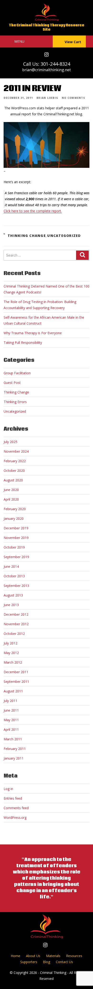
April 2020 (11, 499)
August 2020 (13, 480)
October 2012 (14, 633)
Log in (8, 788)
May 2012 (11, 652)
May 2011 (11, 720)
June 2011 (11, 710)
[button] (19, 41)
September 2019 (16, 557)
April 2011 (11, 729)
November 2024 (16, 451)
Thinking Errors (15, 401)
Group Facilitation (17, 373)
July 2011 (10, 700)
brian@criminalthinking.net (46, 69)
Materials (53, 956)
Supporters (28, 962)
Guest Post (12, 382)
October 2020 (14, 470)
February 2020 (15, 509)
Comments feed (16, 808)
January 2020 (14, 518)
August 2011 (13, 691)
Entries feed (13, 798)
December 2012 (16, 614)
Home (15, 956)
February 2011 (15, 748)
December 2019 (16, 528)
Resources (74, 956)
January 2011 (14, 758)
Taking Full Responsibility (23, 342)
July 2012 (10, 643)
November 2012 (16, 624)
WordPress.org (15, 817)
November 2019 (16, 537)
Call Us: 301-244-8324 (46, 64)
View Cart (73, 42)
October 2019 (14, 547)
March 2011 (13, 739)
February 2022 (15, 461)
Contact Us (64, 962)
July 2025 (10, 441)
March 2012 (13, 662)
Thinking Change (27, 235)
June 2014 (11, 566)
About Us (33, 956)
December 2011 (16, 672)
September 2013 (16, 585)
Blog (46, 962)
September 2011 (16, 681)
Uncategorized (64, 235)
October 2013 (14, 576)
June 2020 (11, 489)
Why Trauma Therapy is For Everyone (33, 333)
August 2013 (13, 595)
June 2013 (11, 605)
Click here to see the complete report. (33, 211)
